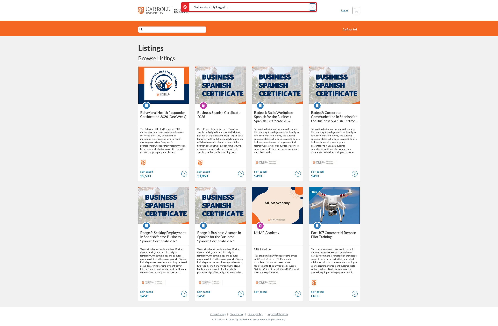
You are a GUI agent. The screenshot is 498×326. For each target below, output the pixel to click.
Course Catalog (218, 314)
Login (344, 10)
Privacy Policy (255, 314)
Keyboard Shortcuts (278, 314)
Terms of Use (236, 314)
